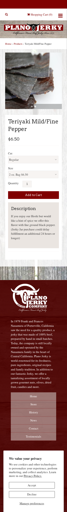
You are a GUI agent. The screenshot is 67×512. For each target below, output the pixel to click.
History (33, 412)
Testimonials (33, 436)
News (33, 420)
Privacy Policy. (33, 476)
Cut (10, 153)
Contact (33, 428)
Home (8, 43)
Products (18, 43)
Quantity (13, 183)
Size (10, 168)
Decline (32, 494)
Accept (32, 485)
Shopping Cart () (41, 14)
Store (33, 404)
